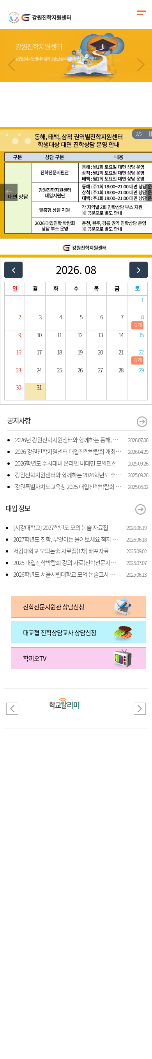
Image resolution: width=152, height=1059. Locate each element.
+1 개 (137, 324)
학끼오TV (34, 658)
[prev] (13, 270)
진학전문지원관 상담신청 (53, 606)
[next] (138, 270)
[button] (12, 64)
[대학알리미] (65, 693)
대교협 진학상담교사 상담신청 (59, 632)
